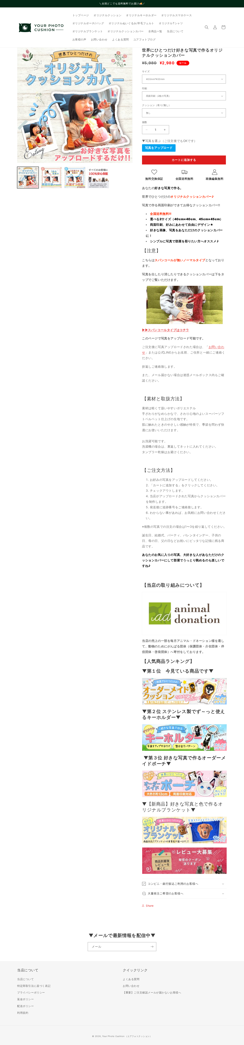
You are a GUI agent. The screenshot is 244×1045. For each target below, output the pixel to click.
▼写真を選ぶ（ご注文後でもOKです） (169, 141)
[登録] (152, 946)
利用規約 (22, 1012)
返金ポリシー (25, 999)
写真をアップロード (159, 147)
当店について (25, 979)
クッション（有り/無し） (156, 105)
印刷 (144, 88)
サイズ (146, 71)
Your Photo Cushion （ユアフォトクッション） (127, 1036)
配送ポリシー (25, 1006)
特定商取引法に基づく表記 (34, 985)
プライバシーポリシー (31, 992)
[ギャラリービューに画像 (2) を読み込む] (51, 177)
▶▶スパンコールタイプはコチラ (165, 330)
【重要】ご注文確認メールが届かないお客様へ (152, 992)
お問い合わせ (131, 985)
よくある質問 (131, 979)
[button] (206, 27)
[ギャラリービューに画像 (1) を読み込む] (28, 177)
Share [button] (150, 905)
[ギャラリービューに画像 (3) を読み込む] (75, 177)
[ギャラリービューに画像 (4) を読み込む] (98, 177)
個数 (144, 122)
